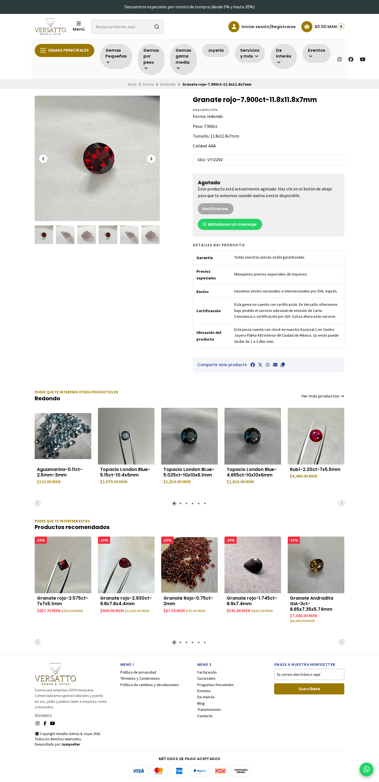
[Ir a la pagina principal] (50, 26)
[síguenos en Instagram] (339, 59)
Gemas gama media (183, 56)
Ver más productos (320, 396)
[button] (282, 365)
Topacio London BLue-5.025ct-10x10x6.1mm (188, 472)
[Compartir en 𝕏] (260, 365)
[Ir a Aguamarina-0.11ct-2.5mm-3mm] (63, 436)
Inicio (132, 84)
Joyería (216, 50)
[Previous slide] (43, 159)
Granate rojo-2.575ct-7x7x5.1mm (62, 601)
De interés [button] (283, 53)
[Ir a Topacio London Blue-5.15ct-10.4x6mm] (126, 436)
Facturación (207, 672)
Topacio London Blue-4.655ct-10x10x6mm (252, 472)
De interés (206, 697)
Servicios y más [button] (249, 53)
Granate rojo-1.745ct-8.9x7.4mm (252, 601)
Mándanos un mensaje (232, 224)
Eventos (204, 691)
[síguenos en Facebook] (351, 59)
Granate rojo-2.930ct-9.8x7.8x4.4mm (126, 601)
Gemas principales (68, 50)
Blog (201, 703)
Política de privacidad (138, 672)
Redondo (168, 84)
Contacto (205, 716)
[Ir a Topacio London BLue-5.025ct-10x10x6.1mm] (189, 436)
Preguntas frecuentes (215, 685)
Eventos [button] (316, 50)
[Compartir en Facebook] (253, 365)
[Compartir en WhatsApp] (268, 365)
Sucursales (206, 678)
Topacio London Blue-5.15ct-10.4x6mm (125, 472)
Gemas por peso (151, 56)
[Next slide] (151, 159)
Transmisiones (209, 709)
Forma (148, 84)
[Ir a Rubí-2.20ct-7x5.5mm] (316, 436)
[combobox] (127, 27)
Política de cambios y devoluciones (149, 685)
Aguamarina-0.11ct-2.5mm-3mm (59, 472)
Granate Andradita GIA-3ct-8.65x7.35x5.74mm (311, 603)
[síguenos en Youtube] (363, 59)
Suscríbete (309, 689)
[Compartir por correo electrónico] (275, 365)
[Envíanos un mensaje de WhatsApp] (366, 769)
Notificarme (215, 209)
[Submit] (157, 27)
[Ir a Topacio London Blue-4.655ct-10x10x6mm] (252, 436)
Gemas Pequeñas (116, 53)
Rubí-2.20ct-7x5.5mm (315, 469)
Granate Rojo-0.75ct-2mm (188, 601)
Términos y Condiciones (140, 678)
